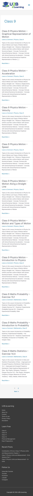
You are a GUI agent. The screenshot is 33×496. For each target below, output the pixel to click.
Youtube (4, 473)
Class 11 (4, 434)
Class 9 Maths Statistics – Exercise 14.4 (15, 352)
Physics (16, 39)
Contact (4, 414)
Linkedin (4, 477)
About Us (4, 412)
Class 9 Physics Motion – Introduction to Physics (14, 259)
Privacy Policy (6, 418)
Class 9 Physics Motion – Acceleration (14, 72)
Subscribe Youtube (7, 471)
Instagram (5, 479)
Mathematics (18, 299)
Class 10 (4, 432)
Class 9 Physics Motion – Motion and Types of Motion (16, 222)
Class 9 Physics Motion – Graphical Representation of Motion (16, 34)
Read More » (5, 63)
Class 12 (4, 437)
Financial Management (8, 439)
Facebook (5, 475)
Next (16, 391)
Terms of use (6, 416)
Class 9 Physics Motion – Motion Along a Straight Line (14, 184)
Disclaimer (5, 420)
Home (3, 410)
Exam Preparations (7, 441)
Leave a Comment (7, 39)
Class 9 (21, 39)
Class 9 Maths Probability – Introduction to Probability (16, 324)
